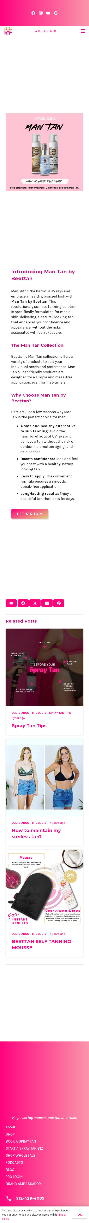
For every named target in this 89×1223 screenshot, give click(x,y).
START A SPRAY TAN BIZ (24, 1148)
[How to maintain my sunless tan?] (44, 741)
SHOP (10, 1134)
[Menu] (83, 31)
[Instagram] (40, 13)
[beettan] (8, 31)
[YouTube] (48, 13)
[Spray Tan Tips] (44, 631)
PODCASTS (14, 1162)
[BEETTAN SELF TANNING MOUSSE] (44, 852)
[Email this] (11, 603)
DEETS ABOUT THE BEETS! (29, 713)
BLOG (10, 1169)
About (11, 1127)
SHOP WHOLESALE (20, 1155)
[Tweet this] (35, 603)
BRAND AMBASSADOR (23, 1183)
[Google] (55, 13)
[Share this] (23, 603)
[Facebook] (33, 13)
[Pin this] (58, 603)
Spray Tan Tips (60, 713)
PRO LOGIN (14, 1176)
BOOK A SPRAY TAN (21, 1141)
